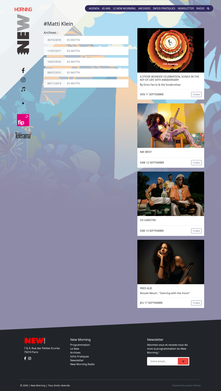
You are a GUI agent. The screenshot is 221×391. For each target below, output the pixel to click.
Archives (144, 8)
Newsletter (186, 8)
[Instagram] (29, 358)
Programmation (80, 345)
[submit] (183, 361)
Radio (200, 8)
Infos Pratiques (79, 356)
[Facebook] (25, 358)
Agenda (94, 8)
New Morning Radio (82, 364)
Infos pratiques (164, 8)
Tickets (196, 94)
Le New (74, 348)
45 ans (106, 8)
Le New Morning (124, 8)
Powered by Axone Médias (186, 385)
